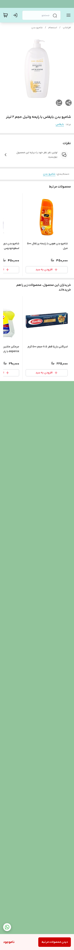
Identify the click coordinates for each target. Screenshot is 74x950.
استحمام (52, 27)
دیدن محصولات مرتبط (54, 942)
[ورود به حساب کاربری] (16, 15)
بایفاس (60, 124)
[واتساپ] (7, 927)
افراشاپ (67, 27)
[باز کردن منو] (68, 15)
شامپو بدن (37, 27)
